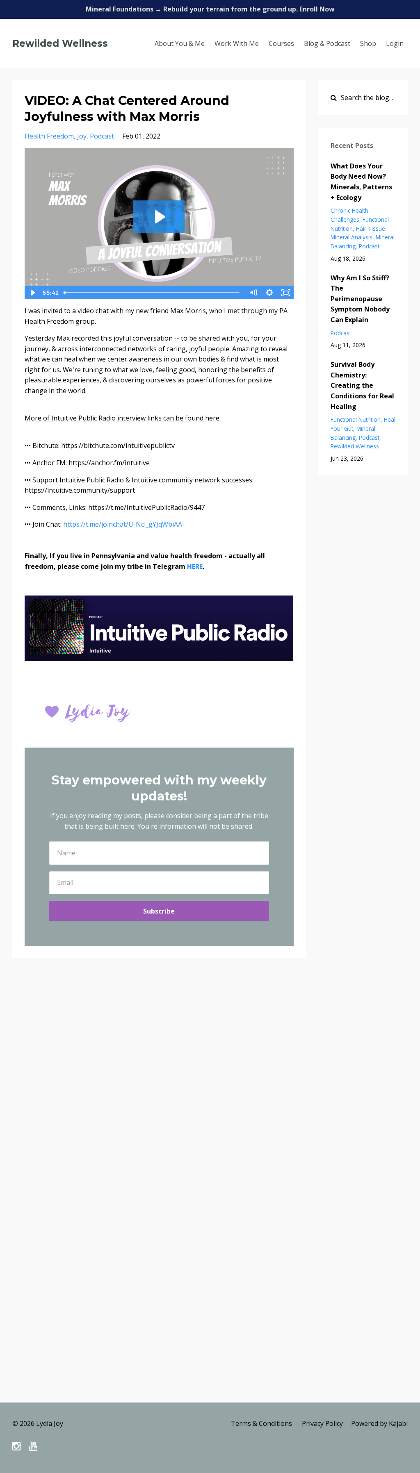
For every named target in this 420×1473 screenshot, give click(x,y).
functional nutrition (356, 419)
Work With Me (237, 43)
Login (395, 43)
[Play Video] (32, 293)
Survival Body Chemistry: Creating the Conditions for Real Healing (362, 385)
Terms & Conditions (261, 1423)
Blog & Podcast (327, 43)
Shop (368, 43)
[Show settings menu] (269, 293)
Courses (281, 43)
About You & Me (180, 43)
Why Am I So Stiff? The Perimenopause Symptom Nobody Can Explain (360, 298)
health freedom (49, 136)
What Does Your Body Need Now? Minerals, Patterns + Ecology (361, 181)
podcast (102, 136)
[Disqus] (210, 1084)
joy (82, 136)
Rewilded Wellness (60, 43)
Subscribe (159, 911)
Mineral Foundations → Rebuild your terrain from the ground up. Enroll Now (210, 9)
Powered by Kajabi (379, 1423)
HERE (195, 566)
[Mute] (253, 293)
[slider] (153, 293)
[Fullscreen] (286, 293)
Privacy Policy (322, 1423)
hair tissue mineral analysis (358, 233)
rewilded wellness (355, 446)
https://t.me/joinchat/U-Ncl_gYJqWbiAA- (124, 524)
